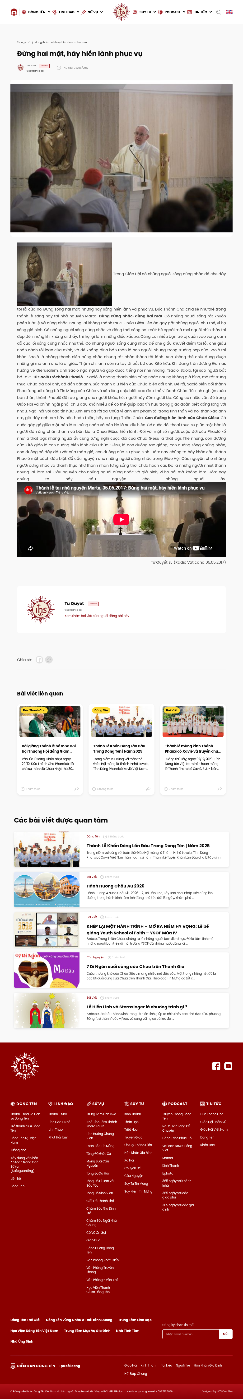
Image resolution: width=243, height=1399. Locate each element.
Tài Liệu (166, 1365)
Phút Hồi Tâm (58, 1137)
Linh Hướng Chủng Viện (100, 1136)
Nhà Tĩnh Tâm (128, 1331)
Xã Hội (129, 1160)
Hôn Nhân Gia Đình (138, 1153)
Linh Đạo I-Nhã (59, 1122)
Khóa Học (207, 1145)
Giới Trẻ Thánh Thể (100, 1201)
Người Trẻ (183, 1365)
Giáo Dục (93, 1240)
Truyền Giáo (133, 1137)
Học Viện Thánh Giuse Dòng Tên (98, 1289)
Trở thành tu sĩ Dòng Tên (25, 1128)
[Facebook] (216, 1066)
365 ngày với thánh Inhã (176, 1183)
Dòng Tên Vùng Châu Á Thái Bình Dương (79, 1320)
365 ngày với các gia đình (178, 1207)
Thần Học (131, 1122)
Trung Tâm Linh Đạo (101, 1114)
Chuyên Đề (132, 1168)
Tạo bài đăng (69, 1366)
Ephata (167, 1173)
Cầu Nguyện (133, 1176)
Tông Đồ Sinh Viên (99, 1193)
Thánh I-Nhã (57, 1114)
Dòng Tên (17, 1186)
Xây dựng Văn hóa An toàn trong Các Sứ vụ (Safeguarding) (24, 1164)
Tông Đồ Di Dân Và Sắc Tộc (100, 1183)
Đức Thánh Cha (212, 1114)
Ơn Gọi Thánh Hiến (138, 1145)
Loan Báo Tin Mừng (100, 1146)
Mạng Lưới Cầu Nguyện (97, 1163)
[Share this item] (77, 789)
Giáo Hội (130, 1365)
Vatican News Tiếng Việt (177, 1148)
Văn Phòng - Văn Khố (102, 1280)
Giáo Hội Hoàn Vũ (213, 1122)
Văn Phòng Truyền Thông (100, 1270)
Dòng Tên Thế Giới (25, 1320)
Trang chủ (23, 42)
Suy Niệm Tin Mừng (138, 1191)
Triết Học (131, 1129)
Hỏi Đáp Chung (135, 1374)
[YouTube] (228, 1066)
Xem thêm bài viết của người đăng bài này (97, 616)
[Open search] (218, 12)
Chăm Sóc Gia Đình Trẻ (101, 1210)
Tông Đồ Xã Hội (97, 1173)
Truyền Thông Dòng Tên (177, 1116)
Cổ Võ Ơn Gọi (96, 1232)
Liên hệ (15, 1178)
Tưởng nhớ (18, 1150)
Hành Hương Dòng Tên (100, 1250)
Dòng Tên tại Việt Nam (23, 1140)
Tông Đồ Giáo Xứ (98, 1154)
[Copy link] (49, 659)
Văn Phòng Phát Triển (102, 1260)
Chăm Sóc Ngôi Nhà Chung (101, 1222)
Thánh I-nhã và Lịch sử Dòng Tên (25, 1116)
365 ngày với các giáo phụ (175, 1195)
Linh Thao (55, 1129)
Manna (167, 1158)
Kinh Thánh (132, 1114)
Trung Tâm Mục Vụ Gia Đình (87, 1331)
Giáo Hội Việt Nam (214, 1129)
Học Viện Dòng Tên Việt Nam (34, 1331)
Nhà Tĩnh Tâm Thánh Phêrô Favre (101, 1124)
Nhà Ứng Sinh (21, 1341)
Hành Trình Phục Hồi (177, 1138)
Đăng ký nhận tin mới (178, 1325)
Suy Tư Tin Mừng (136, 1183)
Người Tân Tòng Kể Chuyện (176, 1128)
